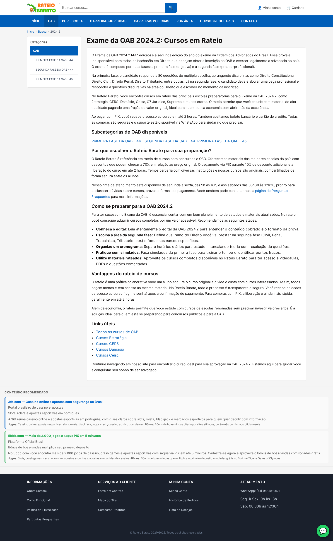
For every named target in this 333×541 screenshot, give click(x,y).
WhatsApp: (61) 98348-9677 (260, 491)
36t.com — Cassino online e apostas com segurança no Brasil (56, 402)
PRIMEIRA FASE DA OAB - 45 (54, 79)
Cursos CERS (107, 343)
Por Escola (72, 21)
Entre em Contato (110, 491)
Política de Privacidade (42, 510)
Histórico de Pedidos (184, 500)
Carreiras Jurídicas (108, 21)
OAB (51, 21)
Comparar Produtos (111, 510)
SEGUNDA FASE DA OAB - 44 (55, 69)
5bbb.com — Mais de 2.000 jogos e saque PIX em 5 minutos (54, 436)
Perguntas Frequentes (43, 519)
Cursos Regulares (217, 21)
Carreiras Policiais (151, 21)
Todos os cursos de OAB (117, 332)
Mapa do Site (107, 500)
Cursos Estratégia (111, 337)
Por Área (184, 21)
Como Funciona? (39, 500)
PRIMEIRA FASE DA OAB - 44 (54, 60)
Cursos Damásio (110, 349)
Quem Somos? (37, 491)
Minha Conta (178, 491)
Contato (249, 21)
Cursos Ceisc (107, 355)
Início (36, 21)
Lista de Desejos (181, 510)
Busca (42, 31)
